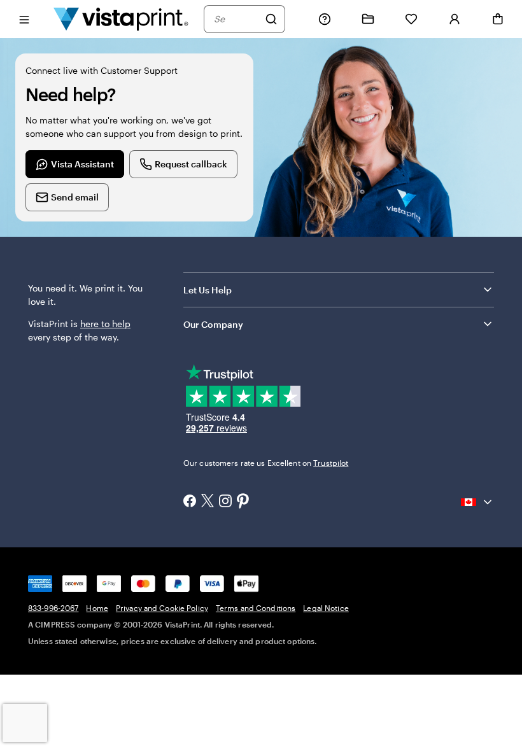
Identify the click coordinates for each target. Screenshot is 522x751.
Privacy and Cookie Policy (162, 607)
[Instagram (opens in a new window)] (225, 502)
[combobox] (236, 19)
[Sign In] (455, 19)
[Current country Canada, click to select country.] (477, 502)
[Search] (271, 19)
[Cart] (498, 19)
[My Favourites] (411, 19)
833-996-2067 (53, 607)
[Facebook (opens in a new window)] (189, 502)
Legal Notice (325, 607)
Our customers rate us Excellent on (265, 462)
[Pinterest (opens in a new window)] (243, 502)
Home (97, 607)
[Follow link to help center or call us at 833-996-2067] (325, 19)
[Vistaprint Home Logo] (120, 19)
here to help (105, 323)
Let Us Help (207, 289)
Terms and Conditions (255, 607)
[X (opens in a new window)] (207, 502)
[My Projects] (368, 19)
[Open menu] (24, 19)
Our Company (213, 324)
